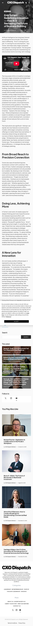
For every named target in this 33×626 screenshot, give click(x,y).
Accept (16, 321)
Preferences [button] (8, 316)
